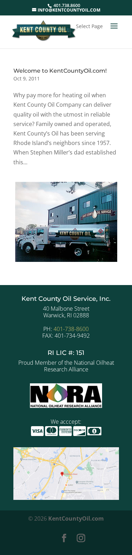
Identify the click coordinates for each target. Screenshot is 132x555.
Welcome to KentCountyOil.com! (60, 70)
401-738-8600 (71, 329)
